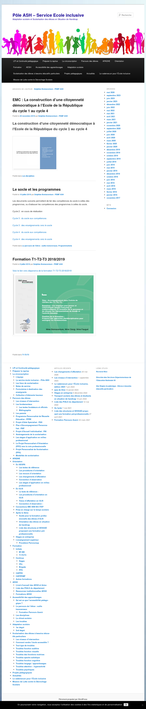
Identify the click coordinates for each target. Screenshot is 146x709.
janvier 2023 (112, 101)
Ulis (20, 564)
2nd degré (20, 630)
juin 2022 (111, 107)
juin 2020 (111, 134)
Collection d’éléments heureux (29, 395)
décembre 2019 (113, 149)
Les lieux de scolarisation (27, 383)
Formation (17, 67)
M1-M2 (22, 552)
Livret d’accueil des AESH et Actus (31, 585)
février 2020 (112, 143)
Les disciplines (28, 176)
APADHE (106, 61)
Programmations (65, 245)
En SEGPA (20, 464)
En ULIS (19, 488)
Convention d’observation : (31, 503)
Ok (126, 705)
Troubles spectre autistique (28, 657)
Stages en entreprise (25, 536)
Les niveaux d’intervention (27, 401)
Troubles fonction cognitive (28, 660)
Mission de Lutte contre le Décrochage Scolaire (32, 79)
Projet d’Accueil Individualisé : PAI (31, 431)
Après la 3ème (22, 512)
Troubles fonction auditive (27, 648)
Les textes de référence (29, 467)
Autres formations (24, 579)
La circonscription (69, 61)
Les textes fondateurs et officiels (33, 407)
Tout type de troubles (25, 645)
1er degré (20, 627)
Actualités (91, 73)
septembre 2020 (113, 128)
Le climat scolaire (24, 618)
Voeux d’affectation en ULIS (31, 500)
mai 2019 (110, 167)
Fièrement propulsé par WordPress (73, 699)
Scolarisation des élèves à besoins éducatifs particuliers (36, 73)
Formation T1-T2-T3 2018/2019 (39, 259)
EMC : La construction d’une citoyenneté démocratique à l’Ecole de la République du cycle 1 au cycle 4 (48, 105)
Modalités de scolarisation (27, 455)
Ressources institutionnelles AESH (31, 591)
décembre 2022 (113, 104)
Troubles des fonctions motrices (30, 654)
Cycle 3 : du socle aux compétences (29, 218)
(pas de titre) (59, 389)
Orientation (119, 61)
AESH (28, 67)
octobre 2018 (112, 176)
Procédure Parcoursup (29, 542)
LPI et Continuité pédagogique (25, 61)
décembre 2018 (113, 173)
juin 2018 (111, 179)
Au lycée (58, 408)
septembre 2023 (113, 95)
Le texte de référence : (28, 491)
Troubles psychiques (25, 669)
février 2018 (112, 191)
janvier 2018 (112, 194)
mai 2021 (110, 113)
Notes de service (23, 386)
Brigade (22, 567)
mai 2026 (110, 92)
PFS (21, 570)
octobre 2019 (112, 155)
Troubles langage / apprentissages (31, 663)
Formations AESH (24, 594)
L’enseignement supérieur (27, 539)
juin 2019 (111, 164)
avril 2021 (111, 116)
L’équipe (19, 377)
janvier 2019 (112, 170)
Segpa (22, 561)
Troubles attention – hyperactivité (30, 666)
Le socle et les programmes (37, 189)
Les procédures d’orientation (31, 470)
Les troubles (21, 621)
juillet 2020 (111, 131)
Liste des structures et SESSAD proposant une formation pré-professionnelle (33, 530)
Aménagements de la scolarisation (31, 434)
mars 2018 (111, 188)
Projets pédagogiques (73, 73)
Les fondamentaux (24, 404)
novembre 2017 (113, 197)
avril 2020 (111, 137)
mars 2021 (111, 119)
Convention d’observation (30, 479)
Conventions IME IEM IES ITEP (29, 506)
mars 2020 (111, 140)
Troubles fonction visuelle (27, 651)
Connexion (111, 208)
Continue (20, 558)
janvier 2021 (112, 122)
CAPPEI (19, 573)
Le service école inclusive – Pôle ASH (32, 380)
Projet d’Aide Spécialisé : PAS (29, 422)
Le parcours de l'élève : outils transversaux (39, 245)
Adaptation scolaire (75, 67)
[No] (142, 705)
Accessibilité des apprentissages (49, 67)
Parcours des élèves (89, 61)
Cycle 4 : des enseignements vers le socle (32, 239)
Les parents (21, 413)
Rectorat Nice (101, 371)
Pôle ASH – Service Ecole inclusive (48, 15)
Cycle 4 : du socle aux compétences (29, 232)
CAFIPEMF (20, 576)
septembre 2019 (113, 158)
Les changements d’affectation (32, 476)
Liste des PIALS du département (30, 588)
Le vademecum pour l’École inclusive (114, 73)
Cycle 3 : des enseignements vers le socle (32, 225)
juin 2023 (111, 98)
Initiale (19, 549)
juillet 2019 (111, 161)
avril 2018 (111, 185)
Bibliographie (25, 410)
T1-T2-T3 (25, 354)
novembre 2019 (113, 152)
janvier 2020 (112, 146)
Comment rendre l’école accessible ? (32, 642)
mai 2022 (110, 110)
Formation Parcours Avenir (31, 612)
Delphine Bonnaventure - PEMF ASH (48, 89)
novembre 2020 (113, 125)
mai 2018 (110, 182)
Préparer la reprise (50, 61)
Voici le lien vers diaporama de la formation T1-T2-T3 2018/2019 (42, 270)
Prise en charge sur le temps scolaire (32, 509)
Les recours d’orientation (30, 473)
